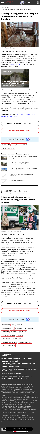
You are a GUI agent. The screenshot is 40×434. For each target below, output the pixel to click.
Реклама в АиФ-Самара (10, 366)
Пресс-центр (27, 358)
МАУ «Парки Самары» (8, 48)
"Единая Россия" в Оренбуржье (12, 231)
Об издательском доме (10, 358)
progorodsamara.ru (16, 64)
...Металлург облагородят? (17, 180)
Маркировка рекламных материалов (16, 376)
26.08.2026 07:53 (6, 191)
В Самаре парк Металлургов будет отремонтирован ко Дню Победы (19, 163)
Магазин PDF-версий (9, 361)
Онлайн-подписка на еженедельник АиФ (18, 364)
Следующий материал (19, 429)
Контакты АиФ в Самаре (11, 373)
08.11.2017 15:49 (5, 7)
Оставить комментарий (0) (20, 130)
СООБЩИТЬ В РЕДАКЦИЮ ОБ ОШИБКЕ (15, 378)
